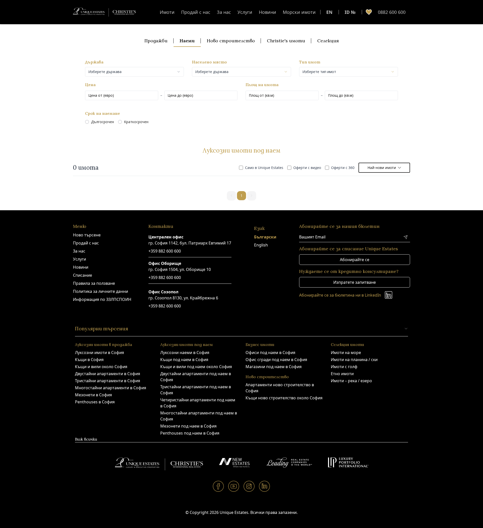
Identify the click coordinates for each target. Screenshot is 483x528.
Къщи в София (89, 359)
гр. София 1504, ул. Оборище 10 (179, 269)
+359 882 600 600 (164, 251)
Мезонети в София (93, 395)
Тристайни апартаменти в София (107, 380)
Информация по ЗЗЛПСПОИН (102, 299)
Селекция (328, 41)
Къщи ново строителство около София (284, 398)
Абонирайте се (354, 259)
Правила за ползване (94, 283)
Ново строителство (231, 41)
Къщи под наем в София (184, 359)
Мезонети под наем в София (188, 426)
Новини (267, 12)
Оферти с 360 (342, 167)
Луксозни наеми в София (184, 352)
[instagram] (249, 486)
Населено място (209, 61)
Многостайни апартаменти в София (110, 388)
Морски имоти (299, 12)
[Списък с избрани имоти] (369, 12)
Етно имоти (342, 373)
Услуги (244, 12)
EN (329, 12)
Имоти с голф (344, 366)
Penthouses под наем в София (189, 433)
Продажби (156, 41)
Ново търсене (87, 235)
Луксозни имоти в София (99, 352)
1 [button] (241, 195)
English (261, 245)
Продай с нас (195, 12)
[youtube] (233, 486)
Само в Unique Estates (264, 167)
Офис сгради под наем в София (276, 359)
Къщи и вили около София (101, 366)
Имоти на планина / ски (354, 359)
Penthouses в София (95, 402)
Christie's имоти (286, 41)
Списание (82, 275)
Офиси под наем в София (270, 352)
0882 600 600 (392, 12)
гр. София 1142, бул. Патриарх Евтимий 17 (189, 243)
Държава (94, 61)
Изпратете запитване (354, 282)
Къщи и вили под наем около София (196, 366)
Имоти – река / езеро (351, 380)
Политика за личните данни (100, 291)
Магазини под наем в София (274, 366)
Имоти (167, 12)
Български (265, 237)
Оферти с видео (307, 167)
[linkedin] (264, 486)
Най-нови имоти (382, 167)
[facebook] (218, 486)
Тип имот (309, 61)
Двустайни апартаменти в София (107, 373)
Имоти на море (346, 352)
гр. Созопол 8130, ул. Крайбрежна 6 (183, 298)
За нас (224, 12)
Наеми (187, 41)
